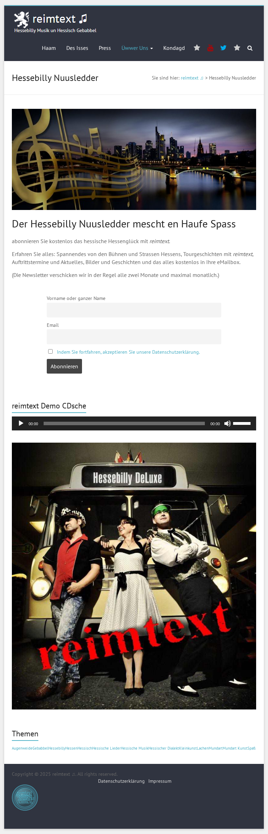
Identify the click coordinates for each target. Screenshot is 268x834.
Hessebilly (56, 748)
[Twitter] (223, 48)
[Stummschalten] (227, 423)
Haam (49, 47)
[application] (134, 423)
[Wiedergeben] (20, 423)
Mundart (216, 748)
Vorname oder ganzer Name (76, 298)
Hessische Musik (134, 748)
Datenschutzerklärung (121, 781)
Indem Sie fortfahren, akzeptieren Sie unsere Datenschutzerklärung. (128, 351)
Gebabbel (40, 748)
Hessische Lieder (106, 748)
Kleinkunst (188, 748)
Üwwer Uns (134, 47)
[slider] (243, 422)
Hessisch (84, 748)
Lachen (203, 748)
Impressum (159, 781)
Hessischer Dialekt (163, 748)
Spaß (251, 748)
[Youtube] (210, 48)
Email (53, 325)
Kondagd (174, 47)
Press (105, 47)
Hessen (71, 748)
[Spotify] (197, 48)
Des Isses (77, 47)
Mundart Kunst (235, 748)
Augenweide (22, 748)
